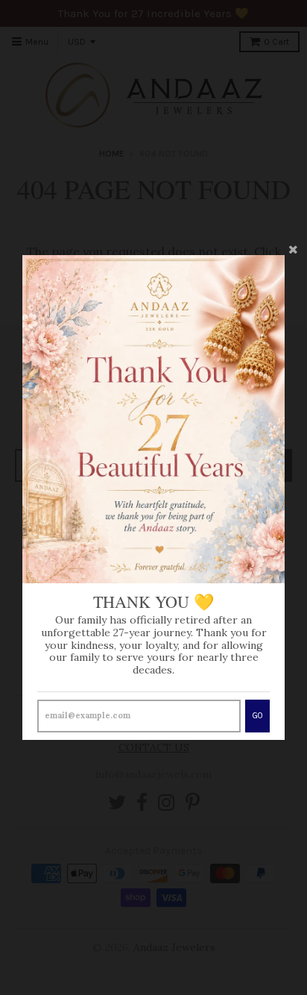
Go (257, 716)
